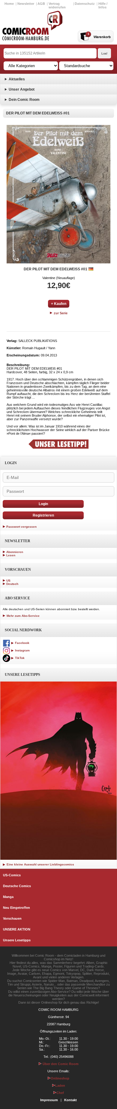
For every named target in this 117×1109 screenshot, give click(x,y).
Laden (60, 1085)
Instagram (22, 650)
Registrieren (43, 515)
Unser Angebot (21, 89)
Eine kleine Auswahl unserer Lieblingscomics (40, 864)
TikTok (19, 658)
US (8, 580)
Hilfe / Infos (102, 5)
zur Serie (60, 313)
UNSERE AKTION (16, 929)
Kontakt (70, 1100)
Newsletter (25, 3)
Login (43, 504)
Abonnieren (14, 552)
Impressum (49, 1100)
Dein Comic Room (24, 100)
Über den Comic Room (60, 1064)
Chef (60, 1093)
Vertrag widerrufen (57, 5)
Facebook (21, 643)
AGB (41, 3)
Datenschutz (85, 3)
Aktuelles (17, 79)
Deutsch (12, 584)
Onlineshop (60, 1078)
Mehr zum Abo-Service (23, 615)
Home (9, 3)
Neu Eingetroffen (16, 907)
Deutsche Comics (17, 886)
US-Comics (12, 875)
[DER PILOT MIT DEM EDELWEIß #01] (58, 194)
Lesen (10, 555)
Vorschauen (12, 918)
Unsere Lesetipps (17, 940)
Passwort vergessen (21, 526)
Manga (8, 897)
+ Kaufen (58, 304)
